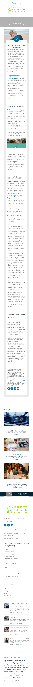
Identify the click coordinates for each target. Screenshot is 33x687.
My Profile (15, 538)
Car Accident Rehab (14, 627)
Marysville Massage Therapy (18, 380)
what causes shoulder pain (15, 385)
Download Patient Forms (11, 576)
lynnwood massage (19, 376)
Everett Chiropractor (18, 368)
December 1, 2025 (16, 482)
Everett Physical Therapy (14, 369)
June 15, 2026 (13, 644)
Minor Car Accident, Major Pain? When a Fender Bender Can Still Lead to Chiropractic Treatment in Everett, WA (19, 609)
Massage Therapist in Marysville (14, 381)
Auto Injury (12, 603)
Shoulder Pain (18, 370)
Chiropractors (11, 327)
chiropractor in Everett (16, 373)
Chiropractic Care (9, 552)
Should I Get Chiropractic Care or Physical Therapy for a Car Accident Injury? (16, 432)
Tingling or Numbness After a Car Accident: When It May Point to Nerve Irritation (19, 621)
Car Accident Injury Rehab (11, 558)
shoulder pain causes (15, 384)
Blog (5, 571)
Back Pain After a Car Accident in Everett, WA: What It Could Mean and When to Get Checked (19, 641)
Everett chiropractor (17, 374)
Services (6, 549)
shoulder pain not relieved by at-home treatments (15, 77)
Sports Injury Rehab (9, 561)
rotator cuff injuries (15, 383)
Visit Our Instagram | (10, 681)
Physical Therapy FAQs (10, 563)
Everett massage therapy (12, 375)
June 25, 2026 (13, 635)
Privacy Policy (8, 595)
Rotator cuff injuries (13, 181)
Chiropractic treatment (14, 281)
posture (9, 53)
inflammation (11, 298)
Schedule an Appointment (11, 574)
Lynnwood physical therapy (13, 379)
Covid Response (20, 681)
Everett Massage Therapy (13, 369)
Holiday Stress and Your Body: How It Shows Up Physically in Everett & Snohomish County (16, 486)
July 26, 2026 (13, 612)
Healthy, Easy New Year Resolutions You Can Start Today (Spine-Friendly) (16, 458)
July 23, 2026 (13, 623)
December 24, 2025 (16, 454)
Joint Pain (15, 617)
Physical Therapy (9, 554)
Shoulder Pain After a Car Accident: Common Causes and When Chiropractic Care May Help (18, 631)
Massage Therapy (9, 556)
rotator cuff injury (17, 197)
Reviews (6, 593)
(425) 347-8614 (9, 521)
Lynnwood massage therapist (13, 377)
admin (20, 612)
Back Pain (17, 603)
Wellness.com (8, 538)
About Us (6, 588)
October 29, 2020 (16, 429)
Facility (6, 591)
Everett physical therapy (14, 376)
